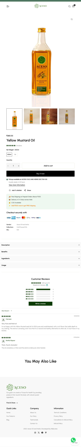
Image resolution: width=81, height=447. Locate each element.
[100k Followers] (35, 433)
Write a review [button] (40, 304)
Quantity (9, 160)
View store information (17, 185)
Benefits (40, 252)
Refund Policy (58, 423)
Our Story (33, 416)
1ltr (15, 154)
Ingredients (40, 258)
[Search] (69, 6)
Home (8, 412)
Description (40, 245)
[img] (6, 316)
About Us (33, 412)
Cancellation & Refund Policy (63, 420)
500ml (9, 154)
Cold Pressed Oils (22, 227)
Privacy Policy (58, 416)
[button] (11, 145)
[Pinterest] (46, 433)
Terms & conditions (60, 412)
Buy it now (41, 174)
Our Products (10, 416)
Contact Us (33, 423)
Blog (7, 420)
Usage (40, 265)
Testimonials (34, 420)
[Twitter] (39, 433)
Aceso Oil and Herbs (23, 224)
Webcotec (54, 429)
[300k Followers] (42, 433)
